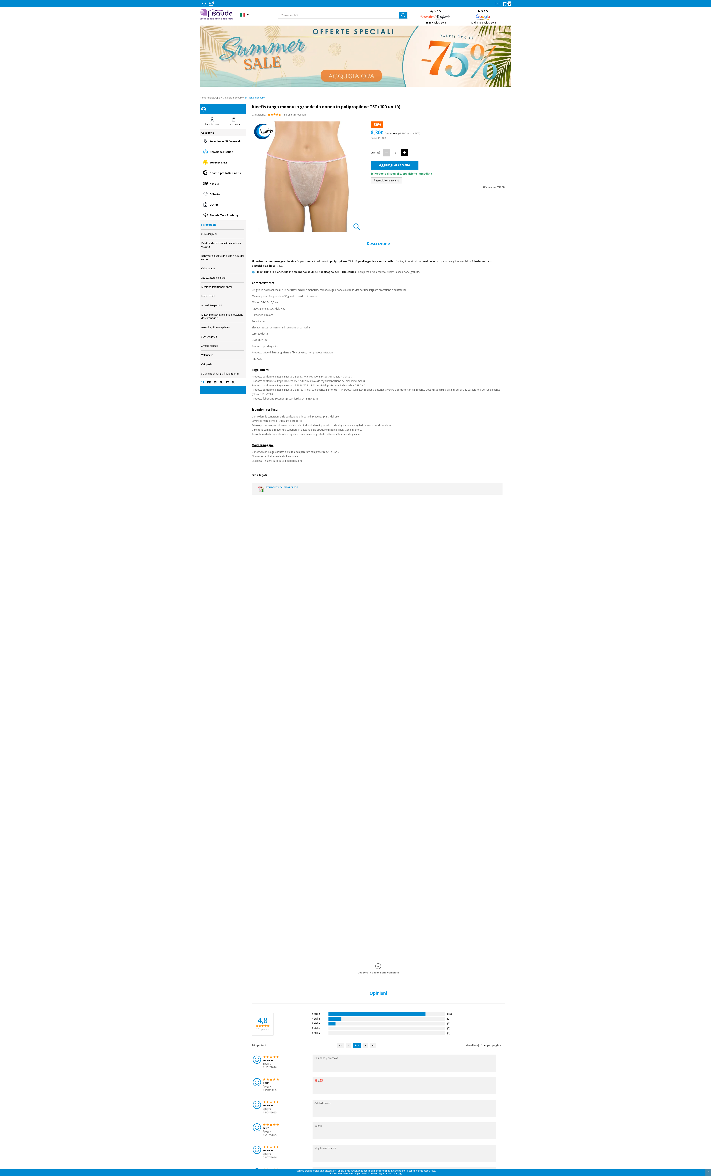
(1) (448, 1023)
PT (227, 382)
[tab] (212, 121)
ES (215, 382)
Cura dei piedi (222, 234)
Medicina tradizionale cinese (222, 287)
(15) (449, 1013)
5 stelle (316, 1013)
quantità (375, 152)
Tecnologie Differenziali (222, 141)
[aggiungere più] (404, 152)
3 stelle (316, 1023)
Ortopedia (222, 364)
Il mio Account (212, 124)
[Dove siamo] (204, 3)
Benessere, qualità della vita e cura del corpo (222, 257)
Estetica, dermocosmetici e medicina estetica (222, 245)
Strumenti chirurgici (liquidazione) (222, 373)
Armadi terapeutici (222, 305)
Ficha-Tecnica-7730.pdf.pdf (282, 487)
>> (372, 1045)
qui (400, 1173)
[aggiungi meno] (386, 152)
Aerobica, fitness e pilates (222, 327)
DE (209, 382)
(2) (448, 1018)
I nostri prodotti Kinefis (222, 173)
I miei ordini (234, 124)
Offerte (222, 194)
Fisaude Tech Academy (222, 215)
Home (203, 97)
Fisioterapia (214, 97)
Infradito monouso (255, 97)
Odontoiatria (222, 268)
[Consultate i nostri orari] (212, 3)
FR (221, 382)
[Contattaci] (498, 3)
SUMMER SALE (222, 162)
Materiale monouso (233, 97)
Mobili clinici (222, 296)
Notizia (222, 183)
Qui (254, 271)
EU (233, 382)
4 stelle (316, 1018)
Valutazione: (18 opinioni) (279, 114)
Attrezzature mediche (222, 277)
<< (340, 1045)
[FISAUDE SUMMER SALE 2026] (355, 56)
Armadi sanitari (222, 345)
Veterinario (222, 355)
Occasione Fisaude (222, 151)
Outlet (222, 204)
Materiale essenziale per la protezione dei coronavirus (222, 316)
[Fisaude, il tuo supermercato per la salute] (217, 14)
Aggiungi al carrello (394, 165)
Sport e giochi (222, 336)
